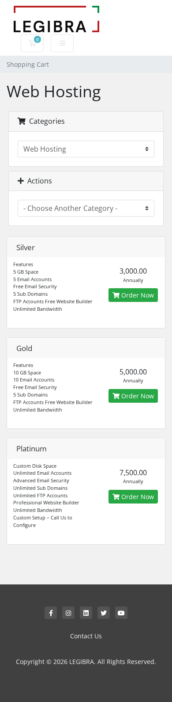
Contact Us (86, 636)
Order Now (137, 295)
